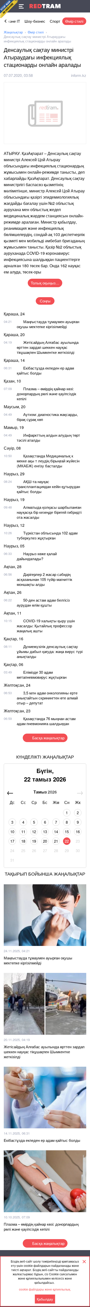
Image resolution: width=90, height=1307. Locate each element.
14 (56, 831)
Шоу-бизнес (34, 21)
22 (67, 841)
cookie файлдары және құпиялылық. (45, 1289)
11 (23, 831)
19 (34, 841)
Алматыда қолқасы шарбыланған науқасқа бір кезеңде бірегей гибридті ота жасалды (49, 512)
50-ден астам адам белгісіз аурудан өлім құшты (43, 602)
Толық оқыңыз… (45, 282)
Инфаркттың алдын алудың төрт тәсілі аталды (48, 437)
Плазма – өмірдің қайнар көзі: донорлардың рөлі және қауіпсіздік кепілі (46, 393)
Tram (45, 6)
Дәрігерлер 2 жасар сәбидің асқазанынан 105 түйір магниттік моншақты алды (44, 579)
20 (45, 841)
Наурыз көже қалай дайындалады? (37, 556)
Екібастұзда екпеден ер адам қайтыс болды (45, 370)
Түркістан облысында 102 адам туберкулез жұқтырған (47, 535)
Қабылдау (45, 1299)
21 (56, 841)
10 (12, 831)
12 (34, 831)
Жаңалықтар (13, 32)
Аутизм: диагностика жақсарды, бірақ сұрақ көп (47, 417)
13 (45, 831)
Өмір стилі (74, 21)
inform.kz (78, 75)
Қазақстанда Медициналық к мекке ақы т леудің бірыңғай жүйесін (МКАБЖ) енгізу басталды (48, 460)
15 (67, 831)
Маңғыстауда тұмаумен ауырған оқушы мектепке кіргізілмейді (48, 324)
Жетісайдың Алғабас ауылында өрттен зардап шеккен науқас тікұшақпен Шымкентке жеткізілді (47, 347)
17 (12, 841)
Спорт (55, 21)
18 (23, 841)
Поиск (84, 6)
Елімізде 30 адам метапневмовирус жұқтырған (41, 674)
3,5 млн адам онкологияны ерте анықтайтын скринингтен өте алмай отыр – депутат (47, 697)
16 (78, 831)
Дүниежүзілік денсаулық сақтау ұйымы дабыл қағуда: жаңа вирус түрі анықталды (49, 651)
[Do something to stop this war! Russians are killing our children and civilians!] (9, 9)
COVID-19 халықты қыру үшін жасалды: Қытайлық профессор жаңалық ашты (46, 625)
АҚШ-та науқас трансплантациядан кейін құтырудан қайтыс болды (48, 486)
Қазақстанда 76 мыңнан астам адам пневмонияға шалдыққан (46, 721)
